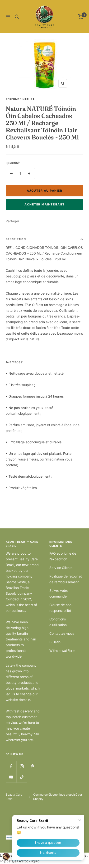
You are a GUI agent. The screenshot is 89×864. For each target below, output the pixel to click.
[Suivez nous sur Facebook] (11, 766)
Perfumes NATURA (20, 99)
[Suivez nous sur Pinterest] (32, 766)
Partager (12, 221)
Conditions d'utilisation (58, 622)
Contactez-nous (61, 633)
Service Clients (60, 568)
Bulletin (55, 642)
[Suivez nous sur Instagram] (21, 766)
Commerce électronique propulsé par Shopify (57, 797)
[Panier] (80, 16)
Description (16, 239)
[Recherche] (17, 17)
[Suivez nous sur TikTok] (21, 777)
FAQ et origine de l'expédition (62, 556)
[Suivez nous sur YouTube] (11, 777)
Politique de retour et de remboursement (65, 579)
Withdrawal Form (62, 651)
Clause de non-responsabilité (61, 608)
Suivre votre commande (58, 593)
